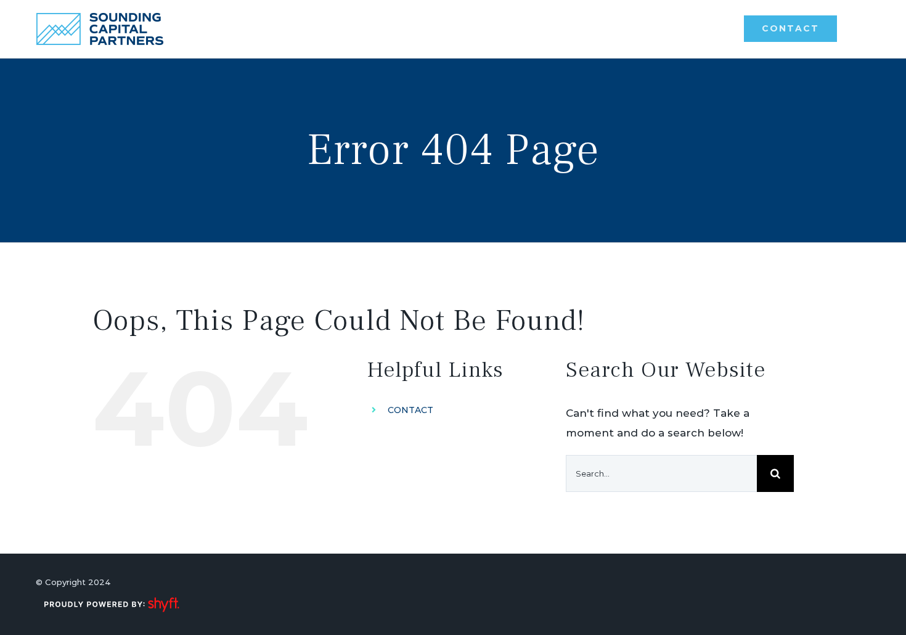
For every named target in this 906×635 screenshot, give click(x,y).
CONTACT (410, 410)
